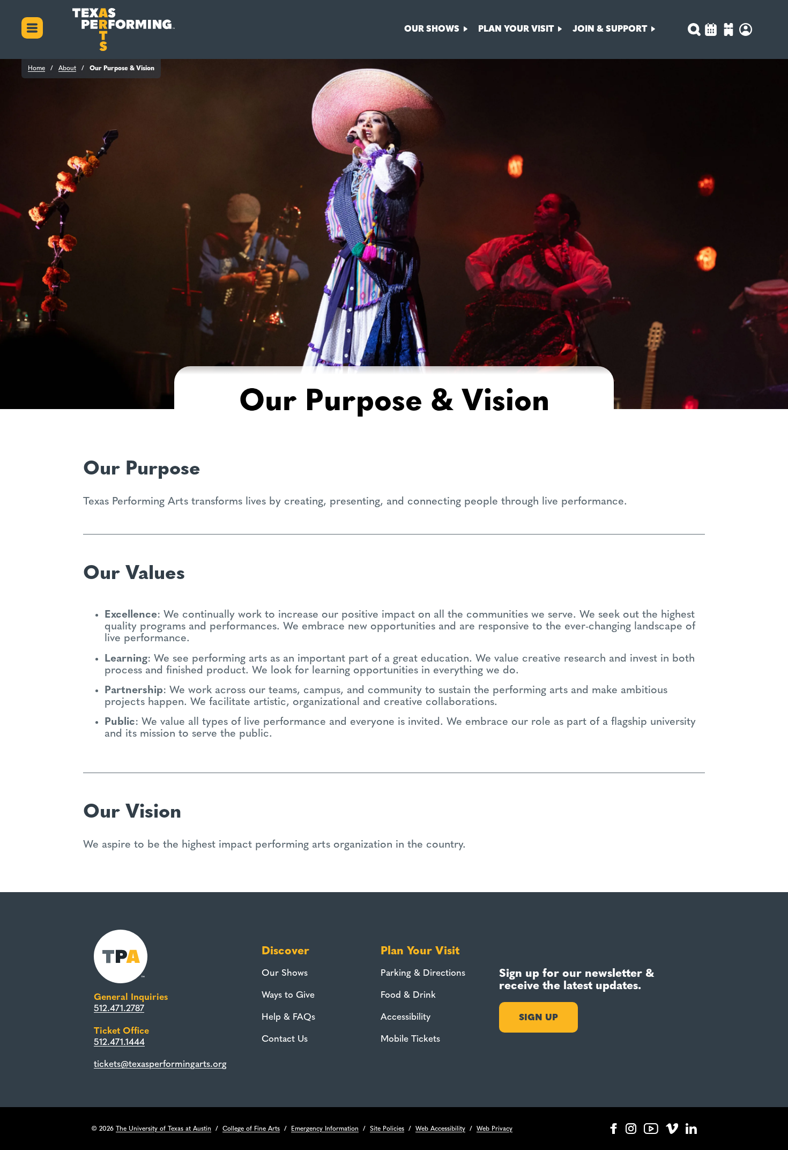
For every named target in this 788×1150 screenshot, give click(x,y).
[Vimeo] (672, 1128)
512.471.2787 (119, 1008)
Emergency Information (325, 1128)
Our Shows (285, 972)
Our (431, 29)
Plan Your (516, 29)
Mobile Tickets (410, 1038)
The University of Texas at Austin (163, 1128)
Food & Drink (408, 994)
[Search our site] (694, 29)
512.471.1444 (119, 1041)
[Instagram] (631, 1128)
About (67, 68)
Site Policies (387, 1128)
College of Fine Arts (251, 1128)
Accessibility (405, 1016)
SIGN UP (538, 1017)
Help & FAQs (288, 1016)
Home (36, 68)
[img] (728, 31)
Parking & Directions (423, 972)
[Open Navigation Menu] (32, 29)
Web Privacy (494, 1128)
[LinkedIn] (691, 1128)
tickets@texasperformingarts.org (160, 1063)
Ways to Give (288, 994)
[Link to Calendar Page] (710, 31)
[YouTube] (651, 1128)
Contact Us (285, 1038)
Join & (610, 29)
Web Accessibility (440, 1128)
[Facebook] (613, 1128)
